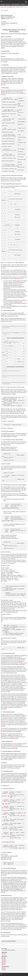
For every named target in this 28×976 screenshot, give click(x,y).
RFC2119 (3, 84)
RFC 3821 (23, 815)
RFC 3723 (12, 837)
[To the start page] (3, 974)
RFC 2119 (4, 810)
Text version (3, 10)
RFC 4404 (4, 969)
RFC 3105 (15, 848)
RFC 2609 (4, 960)
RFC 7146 (4, 953)
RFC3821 (23, 303)
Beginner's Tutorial (5, 4)
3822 (14, 17)
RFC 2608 (10, 795)
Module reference (16, 4)
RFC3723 (23, 663)
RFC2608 (21, 93)
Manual (23, 4)
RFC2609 (15, 748)
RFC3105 (3, 94)
